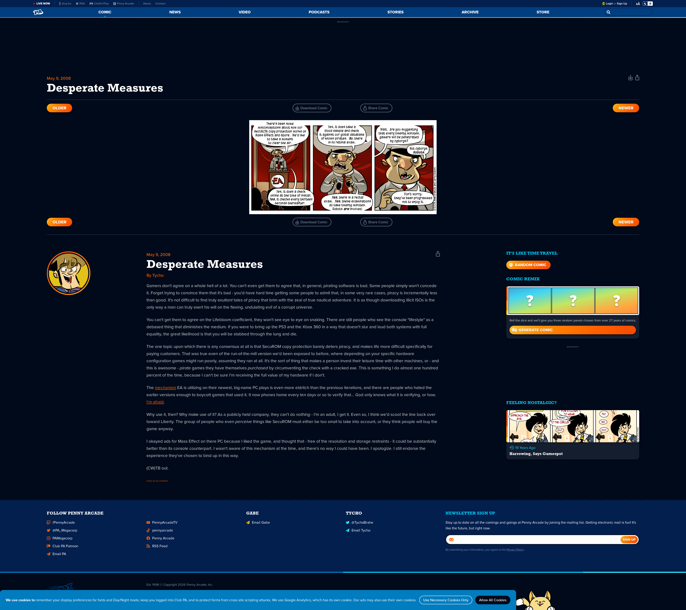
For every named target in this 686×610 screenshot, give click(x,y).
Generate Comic (536, 330)
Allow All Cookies (492, 600)
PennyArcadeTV (164, 522)
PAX (82, 3)
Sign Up (622, 3)
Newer (625, 108)
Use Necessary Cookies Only (445, 600)
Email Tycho (361, 530)
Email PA (59, 554)
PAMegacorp (62, 538)
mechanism (165, 387)
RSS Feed (160, 546)
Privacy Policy (515, 550)
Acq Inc (66, 3)
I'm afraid (155, 402)
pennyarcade (162, 530)
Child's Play (101, 3)
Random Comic (530, 265)
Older (59, 108)
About (147, 3)
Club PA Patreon (65, 546)
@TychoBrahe (362, 522)
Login (609, 3)
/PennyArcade (64, 522)
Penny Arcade (163, 538)
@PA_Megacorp (65, 530)
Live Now (43, 3)
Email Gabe (261, 522)
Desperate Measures (204, 265)
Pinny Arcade (125, 3)
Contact (160, 3)
